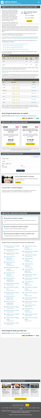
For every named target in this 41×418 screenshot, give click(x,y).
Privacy (38, 407)
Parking (21, 407)
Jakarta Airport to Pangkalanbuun (10, 303)
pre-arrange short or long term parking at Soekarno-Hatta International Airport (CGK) (21, 38)
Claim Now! (18, 182)
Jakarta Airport (12, 2)
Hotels (25, 407)
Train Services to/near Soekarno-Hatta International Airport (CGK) (15, 49)
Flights (7, 407)
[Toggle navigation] (38, 2)
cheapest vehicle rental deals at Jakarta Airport (23, 115)
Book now (29, 21)
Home (4, 407)
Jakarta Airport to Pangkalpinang (10, 280)
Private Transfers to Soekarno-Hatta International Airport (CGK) (15, 43)
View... (3, 395)
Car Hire (10, 407)
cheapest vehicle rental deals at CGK (20, 333)
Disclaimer (34, 407)
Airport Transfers (16, 407)
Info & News (29, 407)
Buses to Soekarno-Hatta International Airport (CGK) (13, 45)
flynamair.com (4, 72)
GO (27, 405)
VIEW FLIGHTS (33, 84)
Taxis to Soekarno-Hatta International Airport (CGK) (13, 47)
